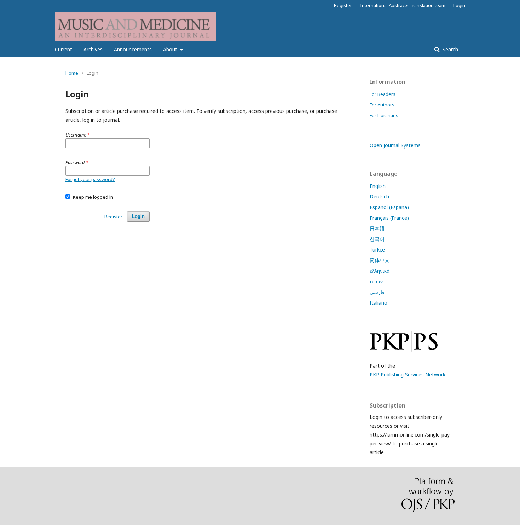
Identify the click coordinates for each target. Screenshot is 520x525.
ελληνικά (379, 270)
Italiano (378, 302)
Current (63, 49)
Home (71, 73)
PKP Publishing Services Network (407, 374)
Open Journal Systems (395, 145)
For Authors (382, 105)
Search (449, 49)
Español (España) (389, 207)
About (171, 49)
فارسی (377, 292)
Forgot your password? (90, 179)
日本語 (377, 228)
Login (459, 5)
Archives (93, 49)
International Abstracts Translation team (402, 5)
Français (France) (389, 217)
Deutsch (379, 196)
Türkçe (377, 249)
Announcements (133, 49)
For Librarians (384, 115)
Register (343, 5)
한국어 (377, 239)
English (378, 186)
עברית (376, 281)
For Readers (382, 94)
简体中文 (379, 260)
